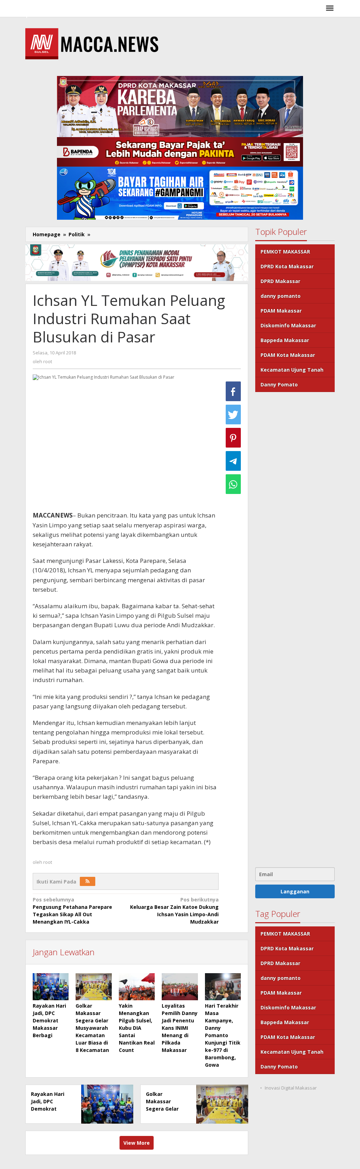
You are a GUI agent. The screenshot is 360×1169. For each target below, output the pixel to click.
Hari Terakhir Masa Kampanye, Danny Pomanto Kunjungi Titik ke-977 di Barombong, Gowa (222, 1035)
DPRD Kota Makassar (287, 266)
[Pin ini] (233, 438)
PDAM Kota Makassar (288, 355)
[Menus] (330, 8)
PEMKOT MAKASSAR (285, 251)
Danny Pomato (279, 384)
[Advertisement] (295, 629)
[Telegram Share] (233, 461)
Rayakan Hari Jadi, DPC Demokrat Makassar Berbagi (49, 1020)
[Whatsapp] (233, 484)
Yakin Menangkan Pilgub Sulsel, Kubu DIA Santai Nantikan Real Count (137, 1027)
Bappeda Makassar (285, 340)
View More (136, 1142)
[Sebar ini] (233, 391)
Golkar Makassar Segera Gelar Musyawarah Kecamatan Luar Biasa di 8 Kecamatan (92, 1027)
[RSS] (87, 881)
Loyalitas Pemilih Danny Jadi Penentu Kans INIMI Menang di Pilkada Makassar (180, 1027)
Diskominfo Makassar (288, 325)
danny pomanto (281, 296)
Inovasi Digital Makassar (291, 1088)
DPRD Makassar (280, 281)
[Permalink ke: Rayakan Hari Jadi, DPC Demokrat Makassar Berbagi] (51, 986)
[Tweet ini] (233, 414)
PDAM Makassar (281, 310)
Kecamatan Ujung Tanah (292, 369)
